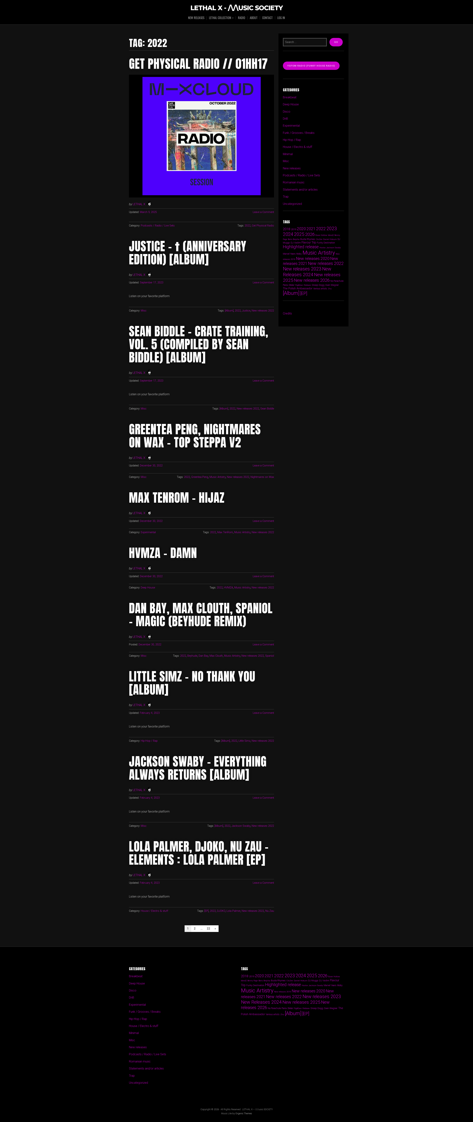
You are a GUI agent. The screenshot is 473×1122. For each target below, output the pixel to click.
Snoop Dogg (318, 285)
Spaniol (269, 655)
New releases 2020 (312, 258)
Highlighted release (301, 246)
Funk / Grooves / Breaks (298, 133)
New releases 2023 (302, 269)
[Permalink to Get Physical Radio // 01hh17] (201, 136)
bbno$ (331, 235)
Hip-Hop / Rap (149, 740)
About (254, 17)
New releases (196, 17)
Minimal (288, 154)
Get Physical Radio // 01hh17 (198, 64)
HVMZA (228, 587)
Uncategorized (292, 204)
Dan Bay (203, 655)
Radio (241, 17)
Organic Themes (243, 1113)
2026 (310, 234)
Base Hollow (321, 235)
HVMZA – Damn (163, 553)
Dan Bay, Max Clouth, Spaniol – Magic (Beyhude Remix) (201, 614)
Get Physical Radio (263, 225)
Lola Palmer (233, 911)
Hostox (322, 247)
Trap (286, 196)
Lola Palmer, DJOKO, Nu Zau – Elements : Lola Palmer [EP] (199, 853)
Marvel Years (289, 253)
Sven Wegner (332, 285)
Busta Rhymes (307, 239)
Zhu (330, 288)
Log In (281, 17)
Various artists (320, 288)
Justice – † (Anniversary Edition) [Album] (187, 252)
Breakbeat (289, 97)
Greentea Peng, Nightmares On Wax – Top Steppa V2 (195, 435)
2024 (288, 234)
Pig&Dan (299, 285)
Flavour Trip (309, 242)
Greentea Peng (199, 477)
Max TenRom (225, 532)
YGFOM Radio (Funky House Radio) (311, 65)
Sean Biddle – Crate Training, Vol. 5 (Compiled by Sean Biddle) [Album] (198, 344)
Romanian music (293, 182)
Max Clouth (216, 655)
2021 (311, 228)
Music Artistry (218, 477)
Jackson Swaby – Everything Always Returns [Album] (198, 768)
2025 (299, 234)
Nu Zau (269, 911)
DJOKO (221, 911)
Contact (267, 17)
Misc (144, 310)
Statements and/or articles (300, 189)
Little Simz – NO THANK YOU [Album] (192, 683)
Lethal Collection (220, 18)
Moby (299, 254)
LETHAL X (139, 204)
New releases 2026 (312, 280)
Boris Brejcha (294, 239)
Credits (287, 313)
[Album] (229, 310)
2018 (286, 229)
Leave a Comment (263, 212)
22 (208, 928)
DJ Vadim (296, 242)
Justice (246, 310)
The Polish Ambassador (297, 288)
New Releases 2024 (307, 271)
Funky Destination (326, 242)
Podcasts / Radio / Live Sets (158, 225)
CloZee (319, 239)
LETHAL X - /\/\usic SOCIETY (236, 8)
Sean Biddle (267, 408)
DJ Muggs (313, 980)
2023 (331, 228)
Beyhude (192, 655)
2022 (248, 225)
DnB (285, 118)
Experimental (148, 532)
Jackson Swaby (241, 825)
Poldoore (307, 285)
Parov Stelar (288, 285)
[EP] (206, 911)
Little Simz (244, 740)
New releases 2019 (282, 992)
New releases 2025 (301, 1002)
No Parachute (336, 281)
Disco (286, 111)
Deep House (148, 587)
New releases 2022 (263, 310)
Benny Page (252, 980)
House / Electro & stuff (154, 911)
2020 (301, 228)
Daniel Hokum (330, 239)
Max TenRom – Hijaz (176, 498)
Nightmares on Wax (262, 477)
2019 (293, 229)
